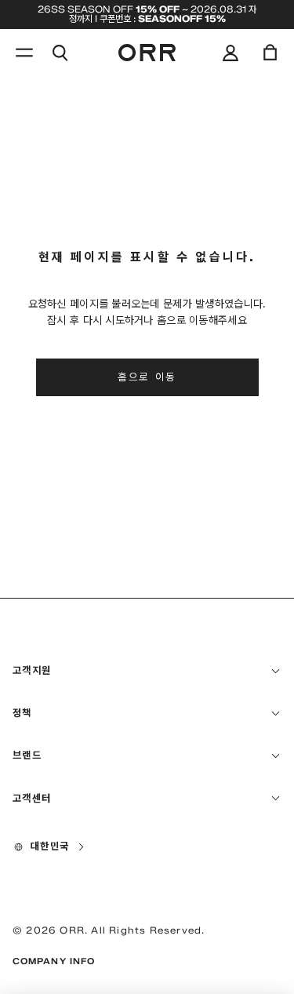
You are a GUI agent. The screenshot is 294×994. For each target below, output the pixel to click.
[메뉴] (24, 52)
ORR (72, 930)
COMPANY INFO (54, 961)
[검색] (59, 52)
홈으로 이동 (147, 376)
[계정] (230, 52)
